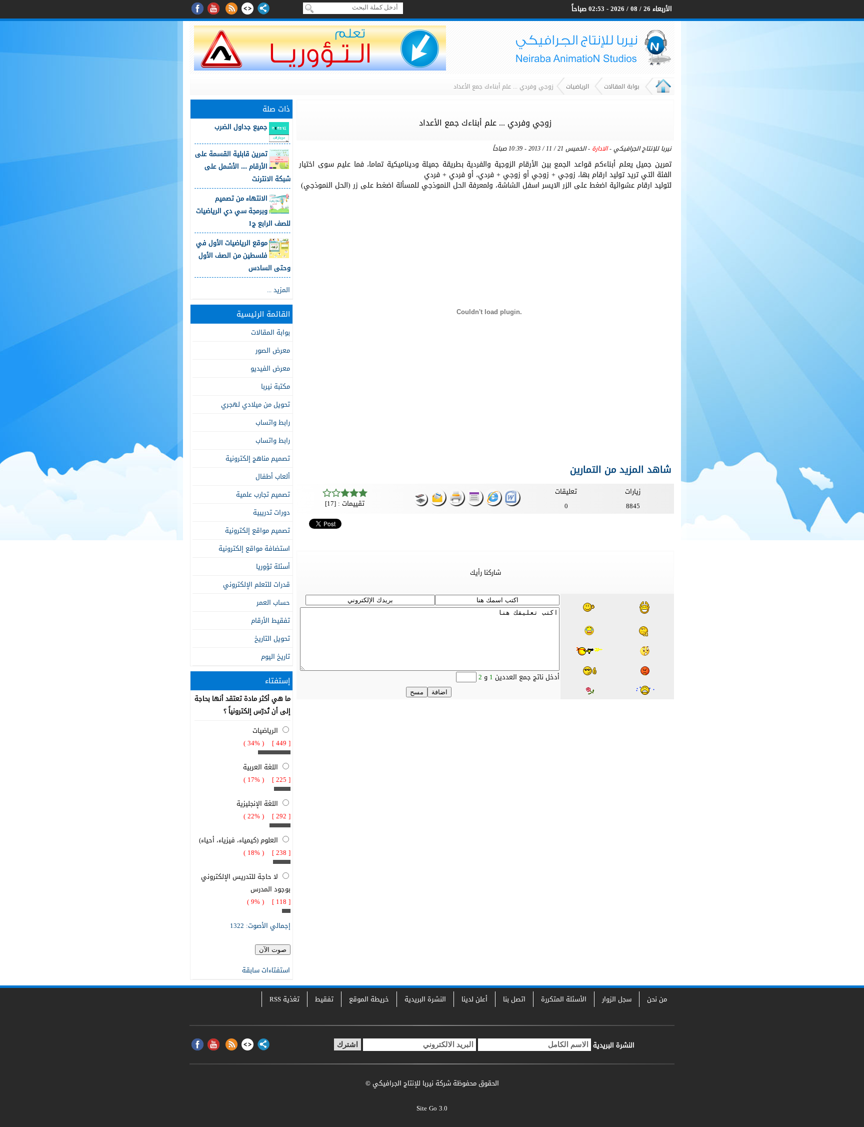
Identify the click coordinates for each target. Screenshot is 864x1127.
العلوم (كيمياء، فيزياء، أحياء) (238, 840)
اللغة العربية (260, 767)
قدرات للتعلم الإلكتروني (256, 584)
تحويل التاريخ (272, 638)
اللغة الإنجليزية (257, 803)
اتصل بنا (514, 999)
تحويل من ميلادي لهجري (255, 404)
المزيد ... (278, 290)
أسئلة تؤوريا (273, 566)
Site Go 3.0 (432, 1108)
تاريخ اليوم (275, 656)
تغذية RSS (285, 999)
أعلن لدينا (475, 999)
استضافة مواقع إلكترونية (254, 548)
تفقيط (324, 999)
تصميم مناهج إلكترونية (258, 458)
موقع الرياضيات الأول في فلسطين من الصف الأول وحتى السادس (243, 255)
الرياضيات (577, 86)
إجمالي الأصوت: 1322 (260, 925)
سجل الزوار (617, 999)
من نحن (657, 999)
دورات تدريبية (271, 512)
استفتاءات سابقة (266, 970)
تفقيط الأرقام (270, 620)
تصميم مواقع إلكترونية (257, 530)
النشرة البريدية (425, 999)
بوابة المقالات (622, 86)
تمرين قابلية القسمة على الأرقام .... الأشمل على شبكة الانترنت (242, 166)
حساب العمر (273, 602)
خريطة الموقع (369, 999)
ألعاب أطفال (273, 476)
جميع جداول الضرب (241, 127)
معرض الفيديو (270, 368)
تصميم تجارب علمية (263, 494)
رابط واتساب (273, 422)
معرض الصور (273, 350)
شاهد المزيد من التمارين (621, 469)
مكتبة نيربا (275, 386)
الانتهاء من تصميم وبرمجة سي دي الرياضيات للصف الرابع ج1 (243, 211)
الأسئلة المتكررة (563, 999)
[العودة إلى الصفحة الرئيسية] (663, 92)
